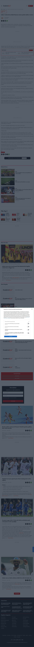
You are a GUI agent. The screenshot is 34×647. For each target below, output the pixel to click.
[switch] (28, 323)
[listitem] (17, 321)
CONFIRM (10, 336)
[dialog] (17, 323)
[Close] (32, 309)
